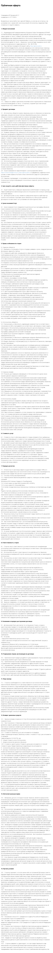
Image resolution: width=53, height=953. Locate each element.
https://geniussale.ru (36, 46)
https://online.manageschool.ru (9, 172)
